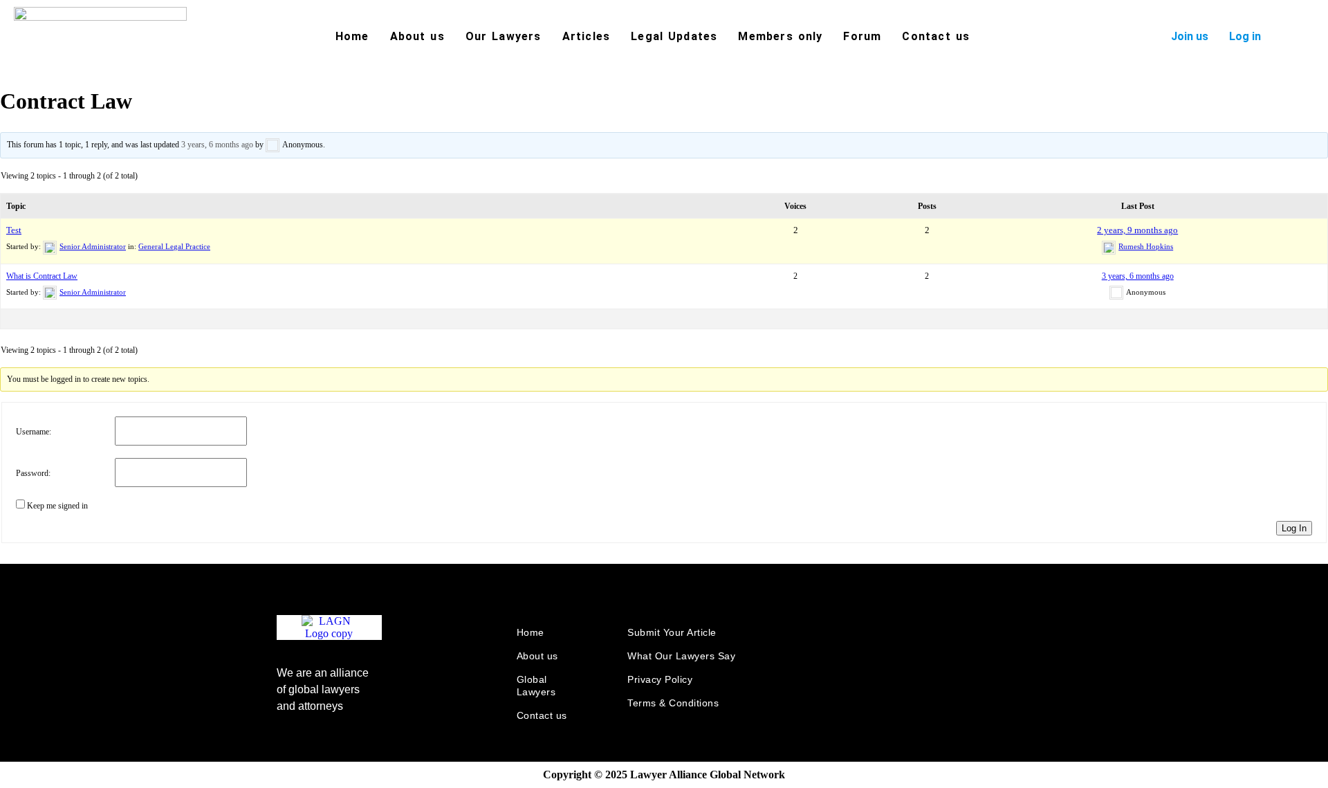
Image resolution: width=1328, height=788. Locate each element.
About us (417, 36)
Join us (1189, 36)
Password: (33, 473)
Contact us (936, 36)
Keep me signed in (57, 506)
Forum (862, 36)
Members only (780, 36)
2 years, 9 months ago (1137, 230)
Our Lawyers (503, 36)
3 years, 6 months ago (217, 144)
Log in (1245, 36)
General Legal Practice (174, 246)
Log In (1294, 528)
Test (13, 230)
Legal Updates (674, 36)
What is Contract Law (41, 276)
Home (352, 36)
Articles (586, 36)
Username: (33, 432)
